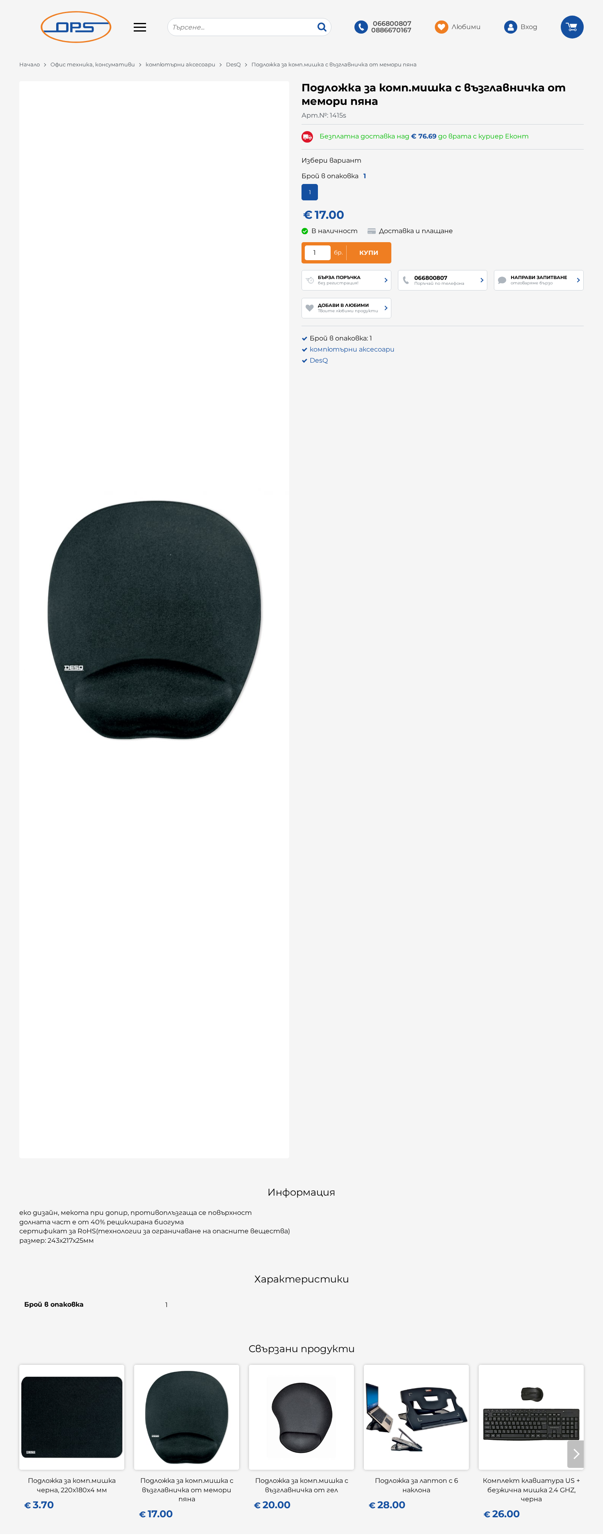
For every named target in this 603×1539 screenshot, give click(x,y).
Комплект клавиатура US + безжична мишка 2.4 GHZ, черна (531, 1490)
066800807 (392, 23)
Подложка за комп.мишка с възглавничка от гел (301, 1485)
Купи (368, 252)
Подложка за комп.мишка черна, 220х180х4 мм (72, 1485)
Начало (29, 64)
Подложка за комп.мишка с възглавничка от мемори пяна (186, 1490)
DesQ (233, 64)
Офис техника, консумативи (92, 64)
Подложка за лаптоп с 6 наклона (416, 1485)
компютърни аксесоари (180, 64)
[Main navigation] (139, 27)
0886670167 (391, 30)
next (575, 1454)
